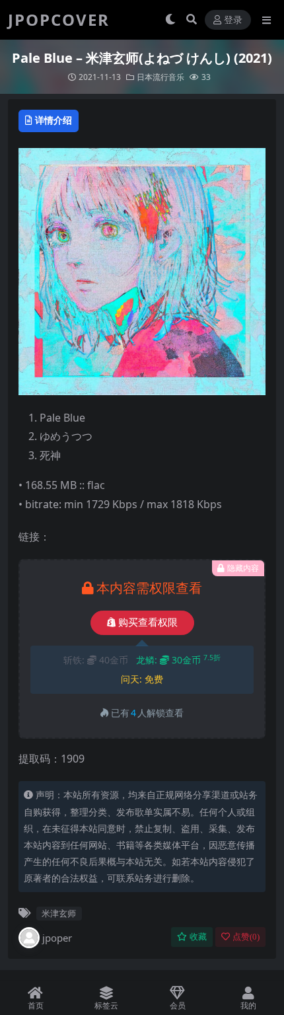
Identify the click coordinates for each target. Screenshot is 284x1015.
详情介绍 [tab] (53, 120)
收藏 (198, 937)
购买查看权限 (148, 622)
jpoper (57, 937)
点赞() (246, 937)
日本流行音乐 (160, 77)
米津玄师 (59, 913)
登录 (233, 20)
